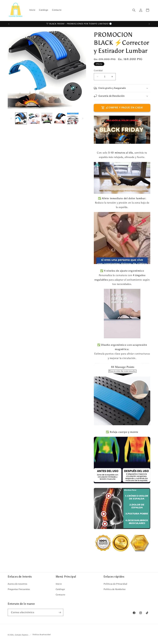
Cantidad (98, 70)
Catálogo (60, 589)
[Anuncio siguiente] (149, 24)
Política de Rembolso (114, 589)
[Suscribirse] (59, 612)
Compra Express (21, 635)
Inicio (59, 584)
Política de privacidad (42, 635)
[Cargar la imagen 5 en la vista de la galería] (73, 118)
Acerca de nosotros (17, 584)
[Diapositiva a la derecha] (82, 118)
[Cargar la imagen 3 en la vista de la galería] (47, 118)
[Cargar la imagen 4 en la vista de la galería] (60, 118)
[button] (134, 10)
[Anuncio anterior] (8, 24)
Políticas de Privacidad (115, 584)
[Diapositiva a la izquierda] (11, 118)
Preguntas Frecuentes (19, 589)
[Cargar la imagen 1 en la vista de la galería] (21, 118)
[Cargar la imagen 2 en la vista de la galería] (34, 118)
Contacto (60, 594)
